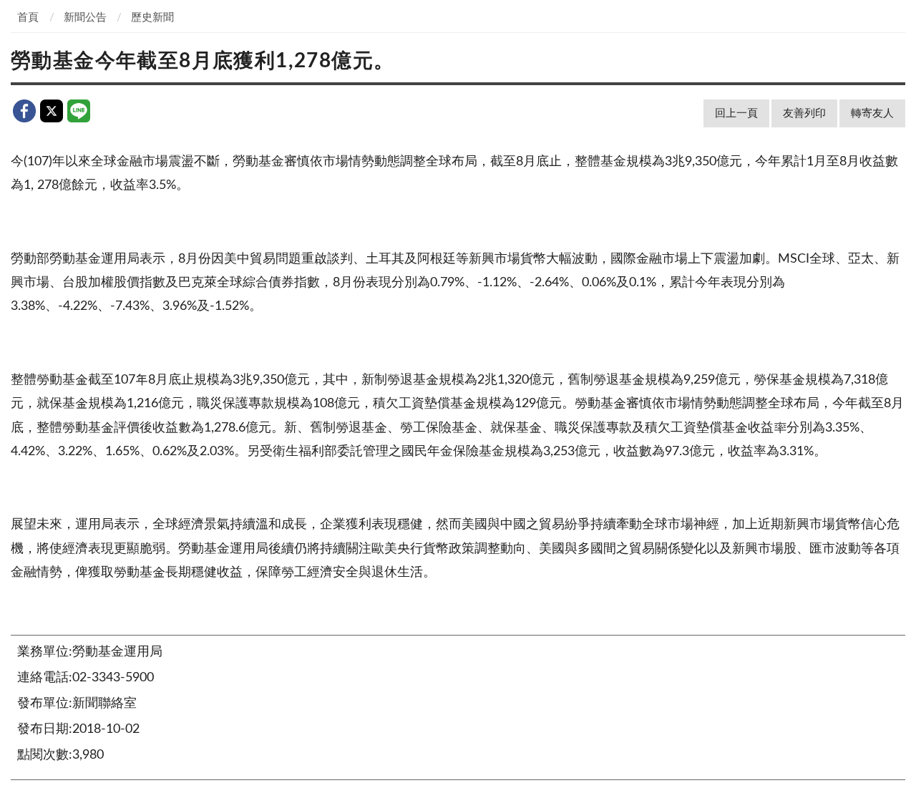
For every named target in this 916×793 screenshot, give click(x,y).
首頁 (28, 17)
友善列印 (804, 113)
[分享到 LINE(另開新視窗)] (78, 110)
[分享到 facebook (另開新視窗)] (24, 110)
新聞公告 (85, 17)
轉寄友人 (872, 113)
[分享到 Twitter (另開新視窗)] (51, 110)
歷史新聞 (152, 17)
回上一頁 (736, 113)
